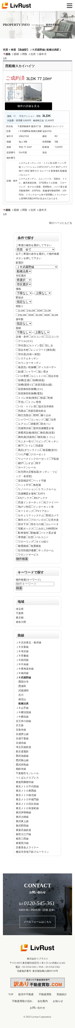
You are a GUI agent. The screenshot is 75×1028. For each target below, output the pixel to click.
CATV (41, 493)
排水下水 (23, 524)
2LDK (48, 310)
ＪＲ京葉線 (22, 646)
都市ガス (23, 519)
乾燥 (50, 397)
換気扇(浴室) (47, 432)
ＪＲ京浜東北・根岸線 (28, 642)
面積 (16, 54)
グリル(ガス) (25, 341)
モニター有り (25, 441)
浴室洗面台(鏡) (43, 384)
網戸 (20, 463)
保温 (42, 397)
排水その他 (37, 524)
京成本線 (21, 742)
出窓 (30, 537)
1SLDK (31, 310)
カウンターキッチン (29, 362)
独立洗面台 (24, 415)
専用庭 (22, 537)
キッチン (53, 441)
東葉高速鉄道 (23, 830)
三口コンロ (52, 336)
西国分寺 (23, 681)
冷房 (53, 419)
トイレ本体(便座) (28, 397)
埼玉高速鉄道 (23, 747)
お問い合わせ (37, 1007)
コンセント (37, 419)
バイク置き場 (48, 532)
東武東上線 (22, 821)
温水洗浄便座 (46, 406)
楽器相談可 (24, 480)
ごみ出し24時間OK (47, 528)
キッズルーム (46, 550)
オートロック (25, 511)
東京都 (19, 617)
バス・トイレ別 (27, 406)
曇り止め (46, 415)
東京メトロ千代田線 (27, 786)
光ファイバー (51, 502)
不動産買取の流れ (22, 1001)
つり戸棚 (23, 454)
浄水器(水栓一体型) (29, 354)
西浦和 (22, 686)
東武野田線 (22, 825)
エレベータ (52, 524)
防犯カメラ (52, 515)
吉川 (20, 694)
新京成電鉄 (22, 751)
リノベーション (27, 489)
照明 (35, 415)
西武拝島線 (22, 764)
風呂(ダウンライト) (29, 450)
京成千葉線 (22, 738)
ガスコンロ (37, 336)
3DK (31, 315)
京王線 (19, 725)
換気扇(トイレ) (46, 437)
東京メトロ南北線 (26, 795)
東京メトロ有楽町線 (27, 808)
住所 (33, 54)
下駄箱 (55, 458)
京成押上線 (22, 734)
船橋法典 (23, 703)
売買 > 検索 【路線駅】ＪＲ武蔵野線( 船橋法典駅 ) (32, 49)
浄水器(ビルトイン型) (30, 345)
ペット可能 (39, 480)
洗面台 (22, 410)
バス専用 (23, 376)
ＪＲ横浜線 (22, 716)
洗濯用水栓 (24, 428)
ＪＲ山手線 (22, 707)
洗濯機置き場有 (27, 493)
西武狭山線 (22, 760)
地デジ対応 (24, 506)
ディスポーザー (47, 367)
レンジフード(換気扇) (43, 349)
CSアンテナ (25, 498)
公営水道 (53, 519)
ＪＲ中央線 (22, 664)
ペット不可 (24, 485)
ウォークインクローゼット (33, 458)
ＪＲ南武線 (22, 673)
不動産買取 (45, 994)
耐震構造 (23, 545)
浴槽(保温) (39, 380)
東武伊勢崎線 (23, 812)
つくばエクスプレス (27, 777)
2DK (39, 310)
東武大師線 (22, 816)
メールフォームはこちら (37, 921)
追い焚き (43, 371)
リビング (41, 441)
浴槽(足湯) (24, 380)
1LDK (21, 310)
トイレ (29, 445)
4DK (47, 315)
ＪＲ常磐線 (22, 655)
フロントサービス (28, 554)
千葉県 (19, 613)
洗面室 (39, 445)
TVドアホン (42, 511)
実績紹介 (62, 994)
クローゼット (38, 454)
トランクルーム (47, 489)
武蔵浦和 (23, 690)
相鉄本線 (21, 768)
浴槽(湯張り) (25, 384)
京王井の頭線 (23, 721)
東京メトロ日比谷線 (27, 803)
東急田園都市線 (25, 782)
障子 (38, 463)
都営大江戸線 (23, 834)
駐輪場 (34, 532)
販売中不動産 (26, 994)
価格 (8, 54)
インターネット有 (43, 506)
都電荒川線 (22, 843)
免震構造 (36, 545)
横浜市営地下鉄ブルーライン (32, 851)
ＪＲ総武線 (22, 659)
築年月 (43, 54)
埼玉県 (19, 608)
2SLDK (22, 315)
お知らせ (58, 1001)
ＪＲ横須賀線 (23, 712)
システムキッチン (28, 358)
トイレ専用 (34, 402)
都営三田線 (22, 838)
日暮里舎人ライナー (27, 847)
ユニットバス (38, 376)
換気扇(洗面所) (26, 437)
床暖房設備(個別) (28, 432)
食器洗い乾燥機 (27, 367)
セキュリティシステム (31, 515)
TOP (10, 994)
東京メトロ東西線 (26, 790)
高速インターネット (29, 502)
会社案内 (43, 1001)
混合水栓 (23, 349)
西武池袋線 (22, 755)
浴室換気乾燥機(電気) (30, 393)
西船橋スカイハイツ (20, 66)
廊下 (20, 445)
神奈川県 (21, 621)
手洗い (22, 402)
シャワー (31, 371)
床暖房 (34, 423)
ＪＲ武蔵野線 (23, 677)
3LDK (39, 315)
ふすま (29, 463)
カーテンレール (27, 467)
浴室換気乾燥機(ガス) (30, 389)
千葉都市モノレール (27, 773)
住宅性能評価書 (27, 550)
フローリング (25, 541)
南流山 (22, 699)
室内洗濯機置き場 (43, 428)
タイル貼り (42, 541)
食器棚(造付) (50, 450)
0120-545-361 (37, 903)
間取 (24, 54)
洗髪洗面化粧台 (37, 410)
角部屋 (37, 485)
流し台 (49, 345)
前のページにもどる (60, 222)
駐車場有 (23, 532)
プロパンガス (38, 519)
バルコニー (42, 537)
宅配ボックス (25, 528)
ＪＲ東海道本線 (25, 668)
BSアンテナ (41, 498)
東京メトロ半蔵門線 (27, 799)
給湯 (20, 371)
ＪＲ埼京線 (22, 651)
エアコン (23, 423)
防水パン (46, 423)
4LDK (55, 315)
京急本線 (21, 729)
